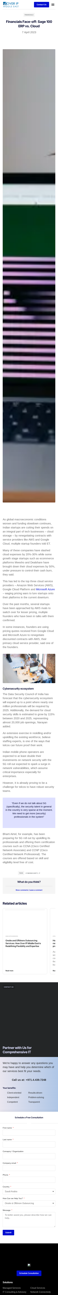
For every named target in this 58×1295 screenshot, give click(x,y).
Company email (10, 1163)
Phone (6, 1175)
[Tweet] (29, 822)
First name (7, 1128)
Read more (9, 971)
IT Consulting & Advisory (14, 1292)
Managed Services (12, 1288)
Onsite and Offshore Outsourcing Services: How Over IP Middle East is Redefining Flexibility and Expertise (23, 943)
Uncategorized (12, 936)
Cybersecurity (32, 873)
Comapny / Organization (13, 1151)
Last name (7, 1139)
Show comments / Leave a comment (29, 890)
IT (39, 873)
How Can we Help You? (13, 1198)
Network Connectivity (40, 1292)
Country (6, 1187)
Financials (29, 15)
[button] (52, 4)
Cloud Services (37, 1288)
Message (7, 1210)
